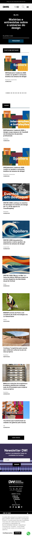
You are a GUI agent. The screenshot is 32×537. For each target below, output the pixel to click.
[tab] (16, 513)
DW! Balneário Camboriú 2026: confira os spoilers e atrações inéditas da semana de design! (14, 169)
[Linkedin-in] (16, 507)
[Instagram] (10, 507)
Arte (4, 425)
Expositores (7, 81)
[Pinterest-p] (21, 507)
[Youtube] (19, 507)
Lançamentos (12, 174)
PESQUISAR (16, 41)
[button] (27, 7)
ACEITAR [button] (17, 533)
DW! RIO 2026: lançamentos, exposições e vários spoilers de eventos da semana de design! (14, 242)
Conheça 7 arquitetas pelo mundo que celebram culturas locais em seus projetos (15, 350)
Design (4, 284)
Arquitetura (5, 355)
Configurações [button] (8, 533)
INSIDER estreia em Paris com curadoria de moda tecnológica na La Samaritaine (15, 314)
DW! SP (5, 319)
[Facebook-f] (13, 507)
